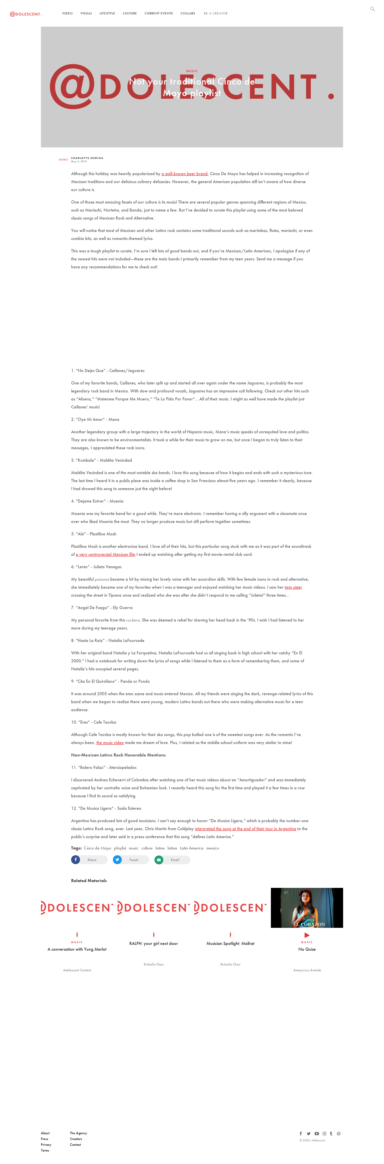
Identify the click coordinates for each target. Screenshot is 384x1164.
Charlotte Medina (87, 158)
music (133, 848)
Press (44, 1138)
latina (172, 848)
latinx (160, 848)
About (45, 1133)
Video (67, 13)
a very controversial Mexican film (105, 554)
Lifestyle (107, 13)
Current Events (159, 13)
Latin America (192, 848)
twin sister (293, 587)
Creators (76, 1138)
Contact (75, 1144)
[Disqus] (192, 1051)
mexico (212, 848)
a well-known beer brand (185, 173)
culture (147, 848)
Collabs (188, 13)
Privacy (46, 1144)
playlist (120, 848)
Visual (86, 13)
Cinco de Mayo (97, 848)
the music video (110, 742)
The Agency (78, 1133)
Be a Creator (216, 13)
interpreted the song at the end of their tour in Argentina (245, 828)
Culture (130, 13)
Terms (45, 1150)
